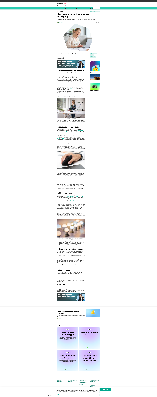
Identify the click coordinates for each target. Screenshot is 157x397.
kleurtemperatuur (72, 200)
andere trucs (65, 262)
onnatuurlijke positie (60, 138)
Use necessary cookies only (105, 394)
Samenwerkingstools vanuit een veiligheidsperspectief (94, 90)
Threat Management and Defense (94, 380)
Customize (104, 392)
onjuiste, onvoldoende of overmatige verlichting (75, 196)
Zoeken (99, 11)
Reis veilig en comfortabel (89, 332)
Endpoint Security (92, 381)
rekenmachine (71, 88)
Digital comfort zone (93, 53)
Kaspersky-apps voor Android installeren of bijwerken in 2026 (68, 334)
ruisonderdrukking (92, 57)
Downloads (66, 5)
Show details (57, 394)
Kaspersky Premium (59, 381)
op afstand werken (60, 11)
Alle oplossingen (92, 386)
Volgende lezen (60, 309)
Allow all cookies (105, 389)
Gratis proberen (97, 8)
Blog (79, 5)
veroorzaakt (59, 93)
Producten (58, 5)
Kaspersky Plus (59, 380)
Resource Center (75, 5)
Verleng (63, 5)
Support (71, 5)
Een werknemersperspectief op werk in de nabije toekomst (94, 81)
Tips (68, 329)
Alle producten (70, 381)
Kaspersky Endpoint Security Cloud (72, 380)
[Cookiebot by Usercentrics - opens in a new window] (50, 395)
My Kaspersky (97, 3)
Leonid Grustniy (61, 22)
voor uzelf (77, 181)
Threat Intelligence (92, 385)
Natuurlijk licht (59, 241)
